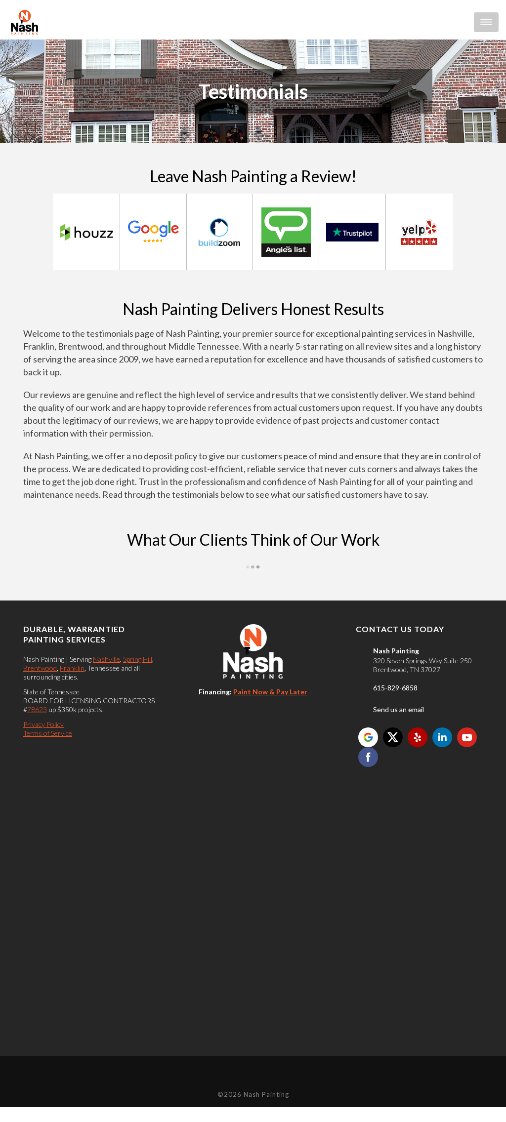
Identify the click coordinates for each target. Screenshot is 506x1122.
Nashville (106, 659)
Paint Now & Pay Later (270, 691)
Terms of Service (47, 733)
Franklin (72, 668)
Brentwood (40, 668)
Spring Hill (137, 659)
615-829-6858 (395, 687)
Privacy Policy (43, 724)
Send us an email (398, 709)
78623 (37, 709)
